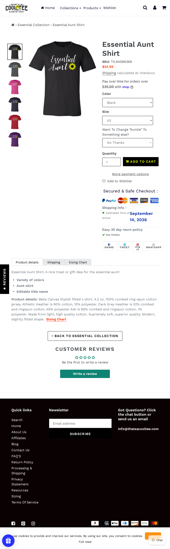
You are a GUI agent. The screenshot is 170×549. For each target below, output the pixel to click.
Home (49, 8)
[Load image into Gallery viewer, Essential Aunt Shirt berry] (14, 87)
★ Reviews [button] (4, 279)
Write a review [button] (85, 374)
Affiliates (18, 438)
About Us (18, 432)
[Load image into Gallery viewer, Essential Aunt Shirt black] (14, 52)
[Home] (13, 25)
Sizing (16, 496)
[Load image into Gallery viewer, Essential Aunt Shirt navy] (14, 104)
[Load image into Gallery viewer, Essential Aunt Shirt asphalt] (14, 69)
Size (105, 112)
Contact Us (20, 450)
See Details (113, 234)
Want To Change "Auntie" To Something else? (124, 132)
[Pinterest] (23, 523)
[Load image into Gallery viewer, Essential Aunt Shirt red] (14, 122)
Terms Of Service (24, 502)
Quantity (109, 153)
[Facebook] (13, 523)
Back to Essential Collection (85, 336)
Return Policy (22, 462)
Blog (14, 444)
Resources (19, 490)
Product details (27, 262)
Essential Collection (34, 25)
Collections (69, 8)
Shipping (109, 73)
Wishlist (109, 8)
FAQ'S (16, 456)
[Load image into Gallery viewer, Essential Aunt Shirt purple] (14, 139)
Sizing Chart (78, 262)
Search (17, 420)
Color (106, 94)
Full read (85, 541)
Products (90, 8)
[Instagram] (33, 523)
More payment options (130, 174)
